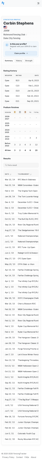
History (19, 61)
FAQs (27, 457)
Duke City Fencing (11, 38)
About (33, 457)
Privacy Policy (8, 457)
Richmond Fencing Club (14, 34)
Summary (9, 61)
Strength (28, 61)
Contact (19, 457)
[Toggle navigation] (38, 3)
